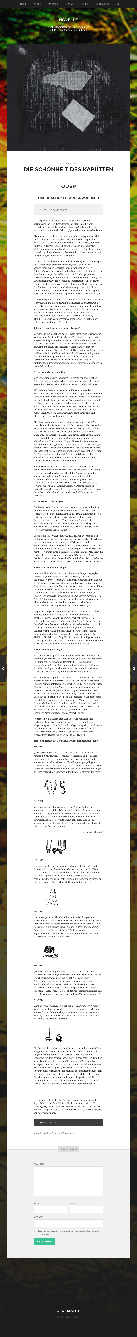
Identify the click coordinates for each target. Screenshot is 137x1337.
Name (37, 1203)
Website (38, 1217)
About (37, 4)
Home (23, 4)
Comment (39, 1164)
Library (70, 4)
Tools (85, 4)
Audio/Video (102, 4)
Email (74, 1203)
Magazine (53, 4)
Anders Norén (73, 1317)
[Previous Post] (3, 668)
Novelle (68, 19)
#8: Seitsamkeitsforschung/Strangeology (56, 1133)
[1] (80, 460)
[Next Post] (134, 668)
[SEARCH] (118, 4)
